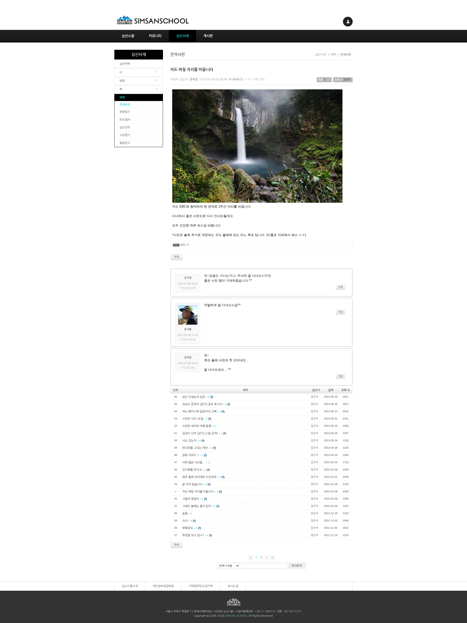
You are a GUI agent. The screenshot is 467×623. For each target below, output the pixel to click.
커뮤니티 (155, 36)
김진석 (184, 79)
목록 (176, 544)
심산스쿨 (128, 36)
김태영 (187, 357)
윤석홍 (187, 329)
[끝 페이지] (272, 558)
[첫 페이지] (250, 558)
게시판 (208, 36)
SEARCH (297, 565)
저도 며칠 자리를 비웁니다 (191, 69)
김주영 (187, 278)
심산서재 (182, 36)
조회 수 (345, 390)
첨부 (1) (184, 245)
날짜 (330, 390)
